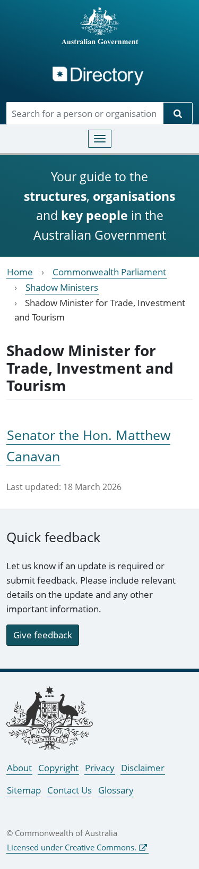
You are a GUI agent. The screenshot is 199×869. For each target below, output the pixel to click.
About (19, 768)
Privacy (100, 768)
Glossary (116, 790)
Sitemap (24, 790)
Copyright (58, 768)
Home (20, 272)
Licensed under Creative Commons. (71, 847)
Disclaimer (143, 768)
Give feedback (42, 635)
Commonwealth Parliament (109, 272)
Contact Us (69, 790)
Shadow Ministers (61, 287)
